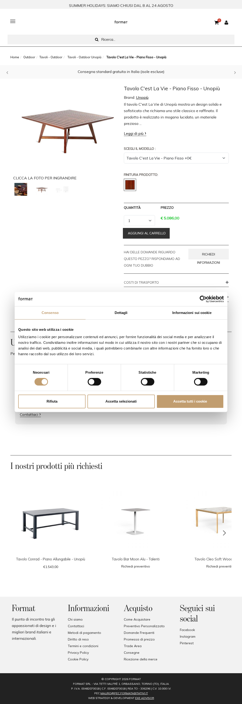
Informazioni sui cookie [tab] (191, 313)
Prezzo (167, 207)
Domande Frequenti (139, 633)
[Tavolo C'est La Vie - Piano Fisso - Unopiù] (65, 126)
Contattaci (29, 414)
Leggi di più (133, 133)
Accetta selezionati (121, 401)
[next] (224, 533)
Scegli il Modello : (140, 148)
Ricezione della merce (140, 659)
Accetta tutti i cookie (190, 401)
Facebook (187, 630)
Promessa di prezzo (139, 639)
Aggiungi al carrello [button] (146, 233)
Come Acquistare (137, 619)
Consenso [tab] (50, 313)
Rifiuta (52, 401)
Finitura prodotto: (141, 175)
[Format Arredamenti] (121, 21)
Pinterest (187, 643)
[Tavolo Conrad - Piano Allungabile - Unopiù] (50, 520)
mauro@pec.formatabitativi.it (124, 693)
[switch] (94, 382)
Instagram (187, 636)
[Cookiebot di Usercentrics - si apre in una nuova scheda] (203, 299)
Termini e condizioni (83, 646)
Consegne (131, 652)
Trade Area (133, 646)
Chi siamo (75, 619)
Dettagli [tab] (121, 313)
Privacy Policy (78, 652)
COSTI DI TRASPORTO (141, 283)
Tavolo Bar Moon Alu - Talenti (136, 559)
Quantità (132, 207)
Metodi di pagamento (84, 633)
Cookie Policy (78, 659)
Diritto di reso (78, 639)
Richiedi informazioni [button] (208, 255)
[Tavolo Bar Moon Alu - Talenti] (135, 520)
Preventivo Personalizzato (144, 626)
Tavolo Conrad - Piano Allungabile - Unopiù (50, 559)
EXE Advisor (144, 698)
